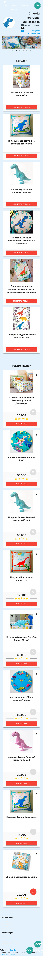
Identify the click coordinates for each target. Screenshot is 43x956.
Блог (5, 6)
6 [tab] (30, 50)
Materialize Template (8, 955)
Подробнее (21, 424)
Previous (4, 42)
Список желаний (8, 941)
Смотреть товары (21, 107)
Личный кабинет (10, 10)
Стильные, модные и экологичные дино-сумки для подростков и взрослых (21, 289)
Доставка (14, 6)
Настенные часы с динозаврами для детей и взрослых (21, 240)
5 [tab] (27, 50)
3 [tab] (20, 50)
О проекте (6, 922)
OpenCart (13, 950)
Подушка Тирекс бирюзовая (21, 817)
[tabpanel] (21, 42)
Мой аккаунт (7, 936)
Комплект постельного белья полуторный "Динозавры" (21, 400)
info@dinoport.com (31, 25)
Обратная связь (8, 929)
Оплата (5, 926)
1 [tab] (13, 50)
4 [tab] (23, 50)
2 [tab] (16, 50)
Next (38, 42)
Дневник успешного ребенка (21, 877)
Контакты (25, 6)
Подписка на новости (10, 944)
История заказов (9, 939)
